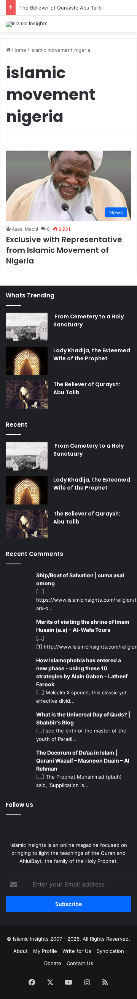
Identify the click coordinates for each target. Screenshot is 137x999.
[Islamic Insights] (27, 24)
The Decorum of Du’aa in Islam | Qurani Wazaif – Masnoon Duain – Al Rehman (82, 760)
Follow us (19, 805)
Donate (52, 963)
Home (18, 50)
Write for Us (76, 951)
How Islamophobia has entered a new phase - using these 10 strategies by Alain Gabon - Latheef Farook (81, 672)
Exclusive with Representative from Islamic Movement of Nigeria (64, 250)
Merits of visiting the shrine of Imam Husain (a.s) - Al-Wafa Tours (82, 625)
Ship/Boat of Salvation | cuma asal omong (80, 579)
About (20, 951)
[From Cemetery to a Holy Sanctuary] (27, 327)
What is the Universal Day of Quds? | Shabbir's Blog (83, 718)
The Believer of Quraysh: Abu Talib (60, 8)
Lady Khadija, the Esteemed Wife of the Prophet (91, 354)
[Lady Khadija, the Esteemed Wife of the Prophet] (27, 361)
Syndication (110, 951)
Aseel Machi (25, 229)
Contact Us (80, 963)
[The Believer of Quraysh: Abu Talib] (27, 395)
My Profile (45, 951)
